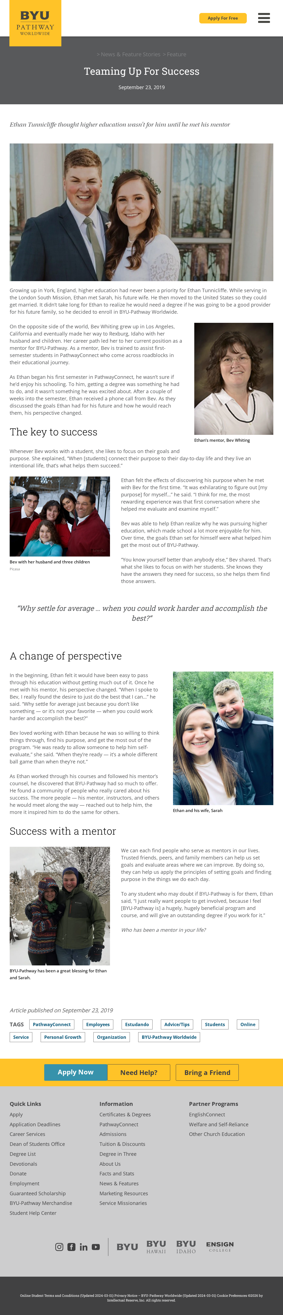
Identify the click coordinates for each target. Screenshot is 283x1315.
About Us (110, 1163)
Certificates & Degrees (125, 1114)
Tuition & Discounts (122, 1144)
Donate (18, 1173)
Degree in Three (118, 1154)
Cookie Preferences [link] (232, 1295)
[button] (223, 18)
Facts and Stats (116, 1173)
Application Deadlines (35, 1124)
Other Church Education (217, 1134)
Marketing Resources (123, 1193)
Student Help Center (33, 1213)
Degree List (23, 1154)
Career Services (27, 1134)
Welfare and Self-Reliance (218, 1124)
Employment (24, 1183)
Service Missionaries (123, 1203)
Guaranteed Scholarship (38, 1193)
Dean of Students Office (37, 1144)
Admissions (113, 1134)
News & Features (119, 1183)
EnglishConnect (207, 1114)
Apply (16, 1114)
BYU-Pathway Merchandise (41, 1203)
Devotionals (23, 1163)
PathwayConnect (118, 1124)
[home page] (35, 23)
